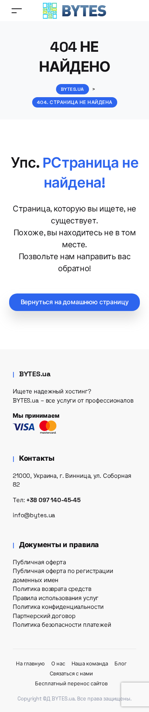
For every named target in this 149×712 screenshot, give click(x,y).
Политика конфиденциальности (58, 606)
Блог (120, 663)
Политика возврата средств (52, 589)
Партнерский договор (44, 616)
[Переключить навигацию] (16, 10)
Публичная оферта (39, 562)
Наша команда (90, 663)
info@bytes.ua (34, 515)
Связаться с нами (71, 673)
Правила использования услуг (56, 598)
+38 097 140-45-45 (53, 500)
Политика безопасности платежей (62, 624)
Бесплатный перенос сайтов (71, 683)
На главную (30, 663)
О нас (58, 663)
